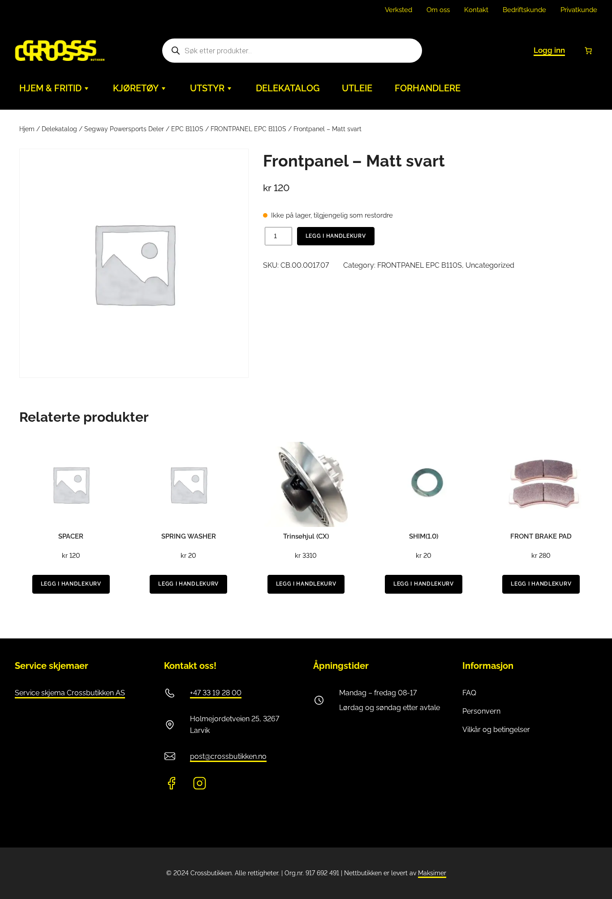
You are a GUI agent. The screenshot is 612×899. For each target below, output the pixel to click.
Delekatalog (59, 129)
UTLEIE (357, 88)
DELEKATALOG (287, 88)
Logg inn (549, 50)
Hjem (26, 129)
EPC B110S (187, 129)
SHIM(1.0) (423, 536)
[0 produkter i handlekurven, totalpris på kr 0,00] (588, 51)
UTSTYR (207, 88)
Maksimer (432, 873)
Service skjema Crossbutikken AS (70, 693)
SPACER (70, 536)
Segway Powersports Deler (124, 129)
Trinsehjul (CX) (306, 536)
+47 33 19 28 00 (215, 693)
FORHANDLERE (428, 88)
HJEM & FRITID (50, 88)
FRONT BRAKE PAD (541, 536)
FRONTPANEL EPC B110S (248, 129)
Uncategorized (489, 265)
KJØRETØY (136, 88)
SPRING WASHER (188, 536)
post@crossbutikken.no (228, 756)
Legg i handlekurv (336, 236)
